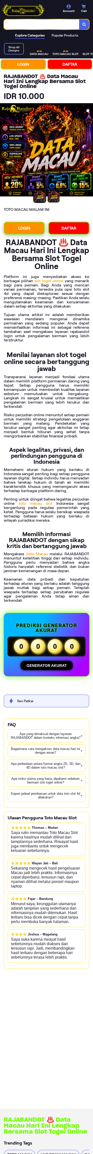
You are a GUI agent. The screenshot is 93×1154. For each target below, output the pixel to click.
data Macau (37, 554)
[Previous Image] (4, 151)
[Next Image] (89, 151)
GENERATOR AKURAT (47, 665)
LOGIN (23, 64)
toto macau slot (35, 503)
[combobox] (41, 24)
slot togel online (48, 281)
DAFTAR (69, 64)
